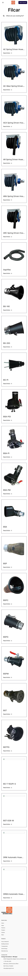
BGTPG (6, 747)
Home (2, 923)
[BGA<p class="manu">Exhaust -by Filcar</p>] (14, 512)
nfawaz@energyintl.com (9, 968)
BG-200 (6, 343)
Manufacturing (4, 950)
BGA (5, 527)
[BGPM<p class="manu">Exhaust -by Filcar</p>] (14, 659)
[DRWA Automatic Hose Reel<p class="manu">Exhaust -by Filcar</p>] (14, 879)
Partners (3, 927)
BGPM (6, 674)
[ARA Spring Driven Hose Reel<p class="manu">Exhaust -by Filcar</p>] (14, 181)
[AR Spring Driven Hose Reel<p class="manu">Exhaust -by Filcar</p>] (14, 145)
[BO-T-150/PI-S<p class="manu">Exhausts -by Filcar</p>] (14, 769)
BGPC (5, 600)
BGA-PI (6, 453)
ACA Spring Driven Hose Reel (13, 123)
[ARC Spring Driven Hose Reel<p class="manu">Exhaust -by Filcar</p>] (14, 218)
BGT (5, 710)
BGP (5, 563)
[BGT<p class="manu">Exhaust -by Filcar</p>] (14, 696)
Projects (3, 930)
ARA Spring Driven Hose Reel (13, 196)
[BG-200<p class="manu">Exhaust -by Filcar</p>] (14, 328)
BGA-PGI (7, 417)
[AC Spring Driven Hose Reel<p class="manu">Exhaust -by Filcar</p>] (14, 35)
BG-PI (5, 380)
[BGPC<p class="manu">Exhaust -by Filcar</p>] (14, 585)
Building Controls (5, 943)
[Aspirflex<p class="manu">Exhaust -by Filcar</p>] (14, 255)
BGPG (5, 637)
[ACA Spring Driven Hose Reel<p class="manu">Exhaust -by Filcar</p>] (14, 108)
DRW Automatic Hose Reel (12, 857)
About (2, 925)
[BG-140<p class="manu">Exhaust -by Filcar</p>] (14, 292)
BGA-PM (7, 490)
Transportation (4, 946)
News (2, 934)
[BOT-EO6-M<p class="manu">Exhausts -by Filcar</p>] (14, 806)
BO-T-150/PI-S (9, 784)
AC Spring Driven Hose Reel (13, 49)
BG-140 (6, 306)
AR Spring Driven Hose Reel (13, 159)
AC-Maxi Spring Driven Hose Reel (13, 86)
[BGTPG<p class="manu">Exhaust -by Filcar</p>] (14, 732)
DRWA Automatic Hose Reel (13, 894)
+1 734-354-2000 (7, 961)
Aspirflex (7, 270)
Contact (3, 932)
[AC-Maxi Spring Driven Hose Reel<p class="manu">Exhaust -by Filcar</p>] (14, 71)
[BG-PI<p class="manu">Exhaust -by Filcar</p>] (14, 365)
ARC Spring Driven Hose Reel (13, 233)
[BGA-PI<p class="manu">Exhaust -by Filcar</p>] (14, 438)
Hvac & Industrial (5, 941)
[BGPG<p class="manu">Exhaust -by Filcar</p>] (14, 622)
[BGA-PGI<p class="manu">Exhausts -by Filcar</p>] (14, 402)
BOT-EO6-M (8, 820)
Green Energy (4, 948)
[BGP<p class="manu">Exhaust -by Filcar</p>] (14, 549)
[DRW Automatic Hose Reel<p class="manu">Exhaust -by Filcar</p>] (14, 843)
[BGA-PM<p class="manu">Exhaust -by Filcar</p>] (14, 475)
